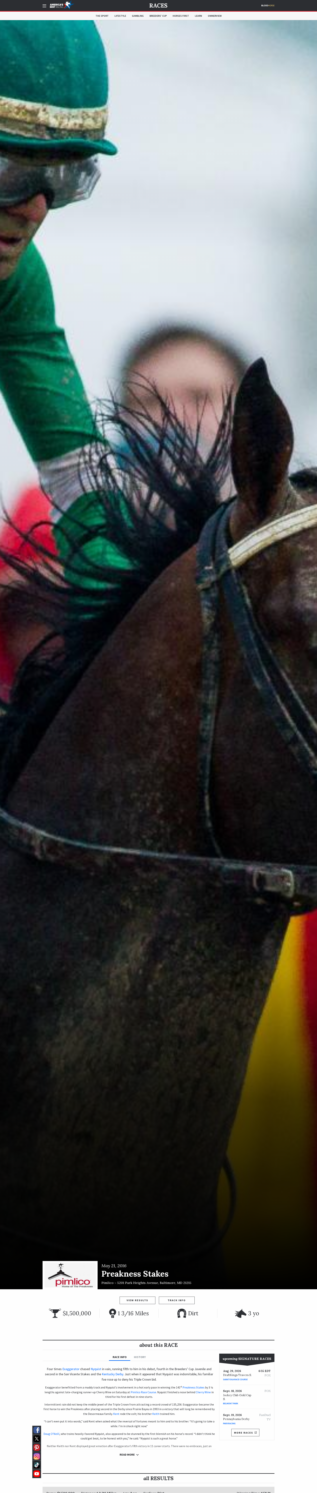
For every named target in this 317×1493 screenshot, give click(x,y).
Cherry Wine (203, 1392)
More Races (243, 1432)
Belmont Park (230, 1403)
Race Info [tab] (120, 1357)
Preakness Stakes (194, 1387)
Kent (116, 1414)
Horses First (181, 15)
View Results (137, 1300)
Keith (155, 1414)
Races (158, 5)
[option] (158, 654)
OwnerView (215, 15)
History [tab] (140, 1357)
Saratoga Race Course (235, 1379)
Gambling (138, 15)
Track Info (177, 1300)
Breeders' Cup (158, 15)
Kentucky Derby (112, 1374)
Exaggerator (70, 1369)
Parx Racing (229, 1423)
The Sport (102, 15)
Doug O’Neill (51, 1434)
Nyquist (96, 1369)
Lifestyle (120, 15)
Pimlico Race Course (143, 1392)
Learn (198, 15)
